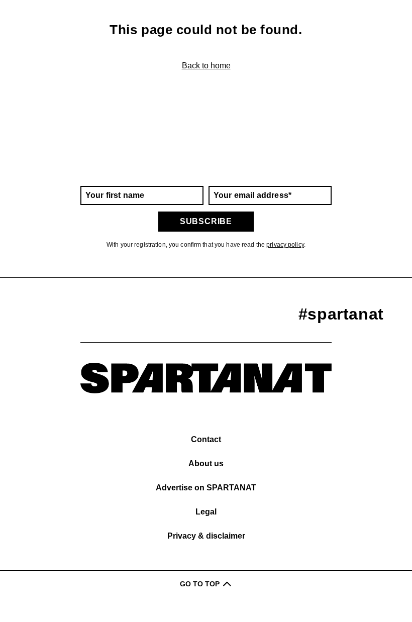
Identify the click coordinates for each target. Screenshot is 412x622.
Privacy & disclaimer (206, 536)
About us (206, 463)
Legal (206, 511)
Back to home (206, 65)
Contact (206, 439)
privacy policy (285, 244)
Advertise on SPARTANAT (206, 487)
